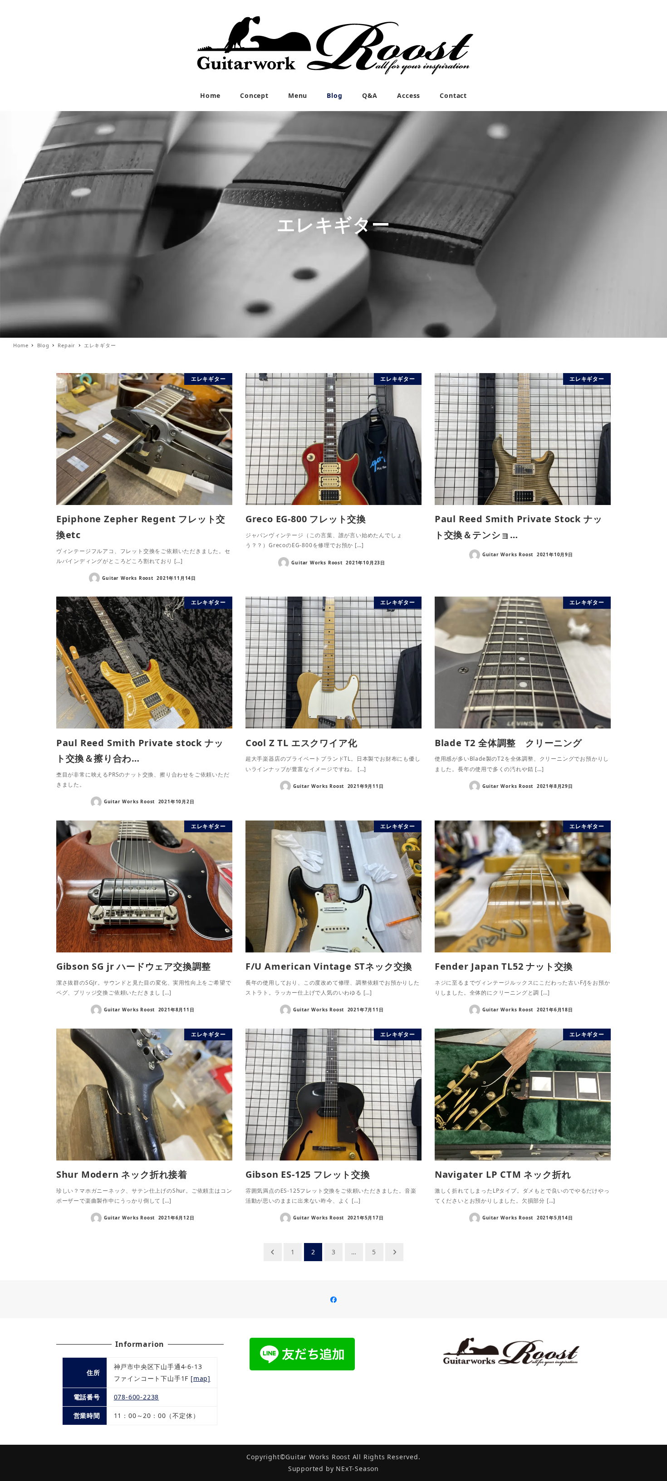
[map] (201, 1378)
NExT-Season (357, 1468)
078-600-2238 (136, 1397)
